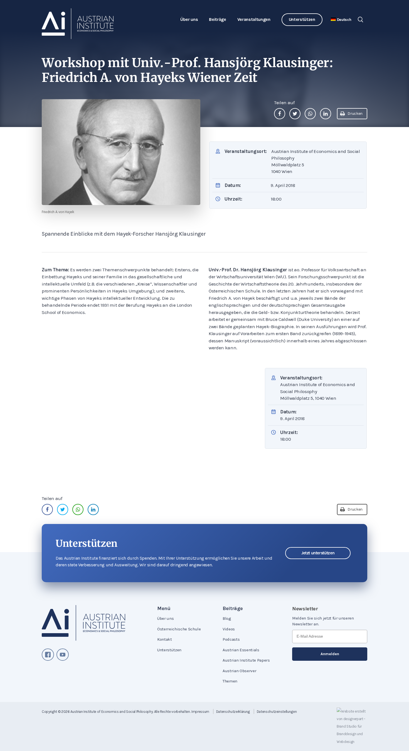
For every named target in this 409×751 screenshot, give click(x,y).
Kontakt (164, 639)
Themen (230, 681)
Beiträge (217, 19)
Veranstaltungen (253, 19)
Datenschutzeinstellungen (277, 711)
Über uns (189, 19)
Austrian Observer (239, 670)
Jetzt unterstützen (318, 552)
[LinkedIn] (325, 113)
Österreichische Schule (179, 628)
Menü (164, 608)
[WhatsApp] (310, 113)
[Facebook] (279, 113)
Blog (227, 618)
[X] (294, 113)
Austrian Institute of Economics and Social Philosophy (111, 711)
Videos (229, 628)
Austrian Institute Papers (246, 660)
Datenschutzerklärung (233, 711)
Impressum (200, 711)
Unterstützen (302, 19)
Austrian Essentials (241, 649)
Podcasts (231, 639)
